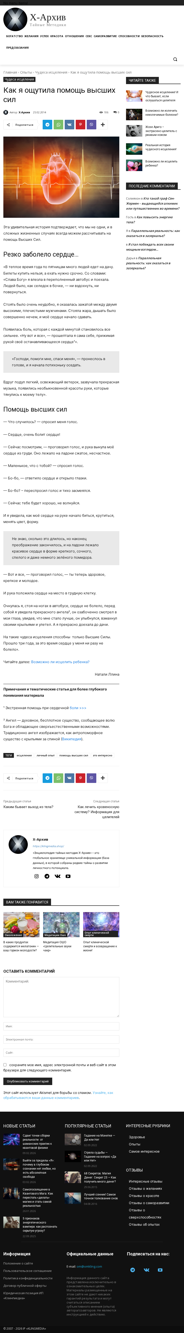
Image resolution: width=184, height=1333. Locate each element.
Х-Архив (24, 112)
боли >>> (78, 708)
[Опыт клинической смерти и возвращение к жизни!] (101, 924)
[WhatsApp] (58, 124)
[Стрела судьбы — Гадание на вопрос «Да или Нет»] (73, 1156)
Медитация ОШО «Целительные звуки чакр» (57, 946)
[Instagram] (36, 876)
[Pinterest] (80, 124)
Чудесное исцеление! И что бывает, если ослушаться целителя (161, 96)
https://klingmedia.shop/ (48, 846)
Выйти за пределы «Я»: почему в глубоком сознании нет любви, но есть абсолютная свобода (39, 1168)
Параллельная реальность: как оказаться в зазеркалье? (148, 263)
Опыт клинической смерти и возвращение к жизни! (100, 946)
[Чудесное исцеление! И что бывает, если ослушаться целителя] (134, 96)
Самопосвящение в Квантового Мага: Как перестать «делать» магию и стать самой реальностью (38, 1197)
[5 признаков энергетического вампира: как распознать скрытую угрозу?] (11, 1222)
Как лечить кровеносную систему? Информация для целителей (97, 812)
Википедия (71, 739)
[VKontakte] (57, 876)
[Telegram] (47, 124)
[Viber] (91, 124)
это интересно (102, 755)
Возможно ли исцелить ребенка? (60, 662)
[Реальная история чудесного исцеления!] (134, 149)
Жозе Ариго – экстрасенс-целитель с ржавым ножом (161, 131)
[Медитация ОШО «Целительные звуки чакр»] (61, 924)
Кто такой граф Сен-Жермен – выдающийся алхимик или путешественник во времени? (152, 203)
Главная (10, 72)
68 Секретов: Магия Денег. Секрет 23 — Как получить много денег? (100, 1177)
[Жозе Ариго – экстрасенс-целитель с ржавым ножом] (134, 131)
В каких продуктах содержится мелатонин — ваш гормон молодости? (21, 946)
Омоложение (13, 935)
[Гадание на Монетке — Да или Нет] (73, 1139)
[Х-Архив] (6, 112)
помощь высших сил (73, 755)
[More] (103, 124)
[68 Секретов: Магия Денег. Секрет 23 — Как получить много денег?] (73, 1177)
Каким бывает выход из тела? (28, 807)
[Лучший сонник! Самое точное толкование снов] (73, 1198)
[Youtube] (68, 876)
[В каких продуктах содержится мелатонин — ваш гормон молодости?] (21, 924)
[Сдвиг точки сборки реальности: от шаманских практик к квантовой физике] (11, 1139)
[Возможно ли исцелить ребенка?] (134, 165)
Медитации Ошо (55, 935)
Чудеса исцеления (51, 72)
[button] (175, 59)
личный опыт (46, 755)
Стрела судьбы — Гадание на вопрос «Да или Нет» (100, 1156)
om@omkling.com (89, 1266)
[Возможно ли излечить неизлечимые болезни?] (134, 114)
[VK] (69, 124)
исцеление (24, 755)
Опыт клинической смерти (97, 934)
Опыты (26, 72)
